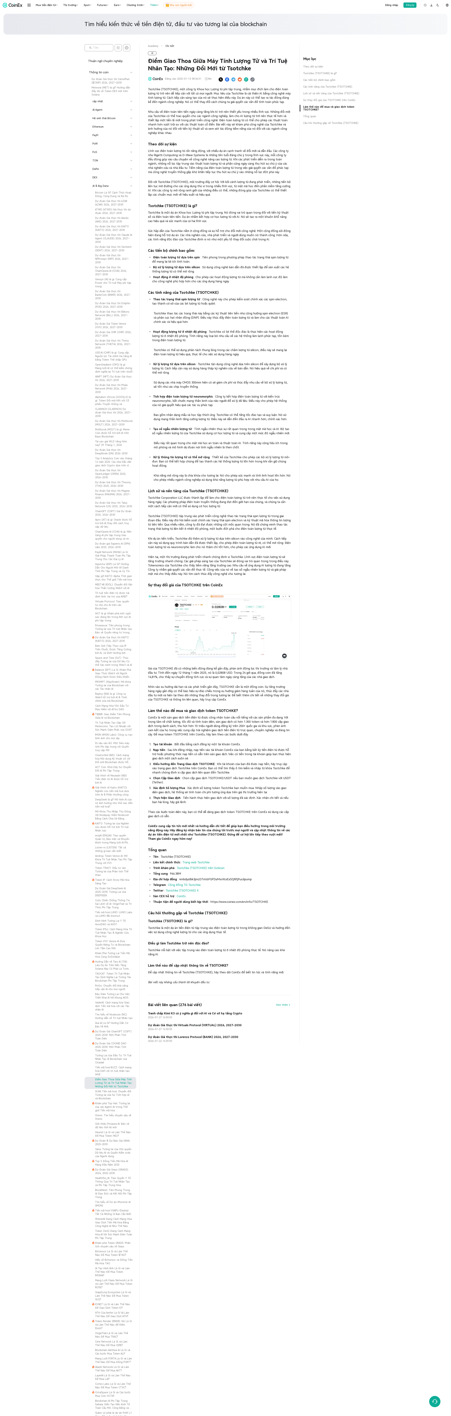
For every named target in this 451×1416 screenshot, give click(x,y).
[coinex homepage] (13, 5)
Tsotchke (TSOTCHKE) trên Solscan (200, 868)
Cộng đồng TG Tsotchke (184, 885)
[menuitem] (110, 81)
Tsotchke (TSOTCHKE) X (182, 890)
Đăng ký (410, 5)
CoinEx (181, 896)
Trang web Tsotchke (196, 862)
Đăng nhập (391, 5)
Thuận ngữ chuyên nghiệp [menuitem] (105, 61)
